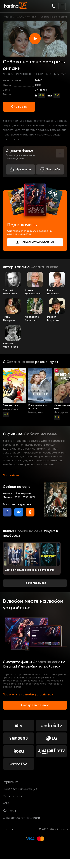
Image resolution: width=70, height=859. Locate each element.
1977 (48, 74)
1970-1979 (60, 74)
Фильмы (19, 17)
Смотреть (19, 106)
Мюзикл (38, 74)
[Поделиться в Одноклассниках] (30, 512)
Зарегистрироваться (38, 242)
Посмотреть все (35, 583)
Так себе (53, 169)
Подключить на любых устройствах (28, 694)
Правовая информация (20, 789)
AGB (6, 803)
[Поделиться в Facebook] (7, 512)
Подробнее (11, 475)
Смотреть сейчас (35, 705)
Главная (7, 17)
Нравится (23, 169)
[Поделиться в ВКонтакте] (18, 512)
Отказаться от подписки (21, 817)
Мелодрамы (23, 74)
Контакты (10, 810)
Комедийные (10, 409)
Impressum (10, 782)
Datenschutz (12, 796)
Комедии (32, 17)
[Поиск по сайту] (53, 6)
